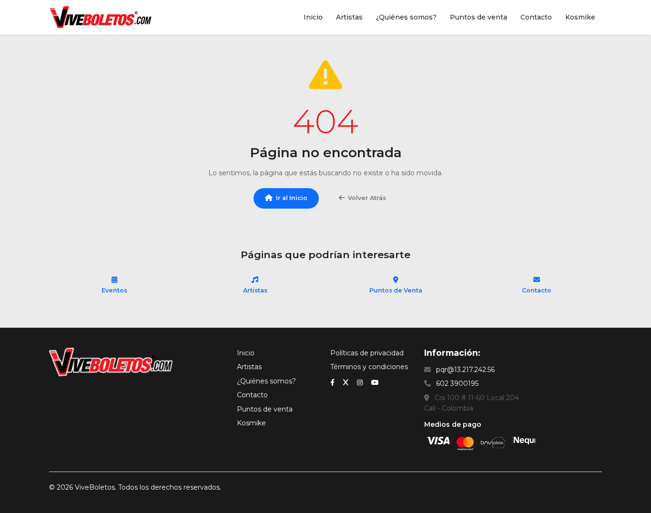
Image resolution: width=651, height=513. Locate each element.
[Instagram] (361, 382)
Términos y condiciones (369, 366)
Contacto (536, 17)
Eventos (114, 290)
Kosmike (580, 17)
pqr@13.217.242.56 (465, 369)
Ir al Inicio (291, 197)
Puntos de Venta (395, 290)
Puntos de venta (478, 17)
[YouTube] (375, 382)
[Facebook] (333, 382)
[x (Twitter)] (346, 382)
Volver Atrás (367, 197)
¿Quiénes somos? (406, 17)
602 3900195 (457, 383)
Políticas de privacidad (367, 353)
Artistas (349, 17)
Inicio (313, 17)
